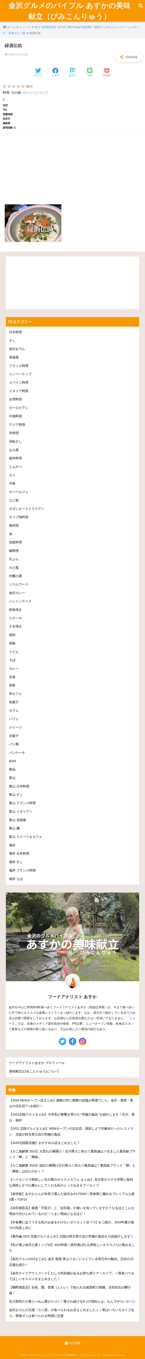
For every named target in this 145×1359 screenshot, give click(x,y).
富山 (12, 778)
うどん (14, 652)
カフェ (14, 710)
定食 (12, 677)
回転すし (15, 441)
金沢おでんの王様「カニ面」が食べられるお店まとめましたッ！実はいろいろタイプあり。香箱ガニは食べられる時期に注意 (71, 1313)
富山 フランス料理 (22, 803)
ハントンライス (20, 601)
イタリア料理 (18, 391)
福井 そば (16, 879)
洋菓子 (14, 736)
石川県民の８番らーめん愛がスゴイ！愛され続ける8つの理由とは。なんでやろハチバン (72, 1301)
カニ (12, 475)
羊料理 (14, 433)
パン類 (14, 744)
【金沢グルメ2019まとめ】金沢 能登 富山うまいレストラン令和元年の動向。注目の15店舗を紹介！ (71, 1262)
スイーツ (15, 727)
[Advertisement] (72, 165)
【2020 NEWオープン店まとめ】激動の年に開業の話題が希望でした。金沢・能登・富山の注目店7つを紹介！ (71, 1103)
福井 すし (16, 862)
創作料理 (15, 458)
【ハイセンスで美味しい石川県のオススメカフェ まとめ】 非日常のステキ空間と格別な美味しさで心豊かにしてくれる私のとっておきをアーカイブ (71, 1182)
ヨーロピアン (18, 408)
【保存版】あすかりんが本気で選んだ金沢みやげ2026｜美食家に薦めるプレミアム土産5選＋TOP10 (72, 1197)
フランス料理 (18, 366)
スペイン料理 (18, 382)
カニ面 (14, 500)
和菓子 (14, 702)
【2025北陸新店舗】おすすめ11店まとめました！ (44, 1143)
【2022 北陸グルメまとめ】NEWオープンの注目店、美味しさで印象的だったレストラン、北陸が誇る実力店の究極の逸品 (71, 1131)
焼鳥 (12, 643)
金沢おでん (17, 349)
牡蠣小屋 (15, 576)
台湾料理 (15, 399)
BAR (12, 761)
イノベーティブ (20, 374)
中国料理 (15, 416)
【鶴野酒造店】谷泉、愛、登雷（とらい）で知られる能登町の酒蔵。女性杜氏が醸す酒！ (70, 1290)
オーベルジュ (18, 492)
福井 (12, 845)
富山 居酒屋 (17, 820)
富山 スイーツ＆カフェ (25, 837)
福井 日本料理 (19, 853)
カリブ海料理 (18, 517)
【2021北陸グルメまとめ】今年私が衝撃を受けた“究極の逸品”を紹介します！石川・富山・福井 (72, 1117)
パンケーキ (17, 752)
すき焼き (15, 626)
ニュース (25, 27)
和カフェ (15, 694)
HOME (75, 1343)
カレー (14, 668)
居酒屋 (14, 357)
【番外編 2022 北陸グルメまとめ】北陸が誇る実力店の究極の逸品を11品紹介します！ (71, 1236)
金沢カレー (17, 593)
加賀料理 (15, 542)
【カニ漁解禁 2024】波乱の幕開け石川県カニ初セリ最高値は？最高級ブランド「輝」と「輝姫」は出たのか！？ (72, 1168)
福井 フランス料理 (22, 870)
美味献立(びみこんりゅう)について (34, 1071)
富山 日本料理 (19, 786)
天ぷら (14, 559)
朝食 (12, 685)
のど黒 (14, 568)
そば (12, 660)
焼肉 (12, 635)
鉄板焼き (15, 609)
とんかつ (15, 466)
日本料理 (15, 332)
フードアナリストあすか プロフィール (37, 1063)
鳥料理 (14, 525)
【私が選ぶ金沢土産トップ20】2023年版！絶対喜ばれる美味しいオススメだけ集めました (72, 1248)
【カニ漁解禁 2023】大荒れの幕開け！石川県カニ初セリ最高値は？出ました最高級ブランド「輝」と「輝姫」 (72, 1154)
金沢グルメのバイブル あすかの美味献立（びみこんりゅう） (69, 11)
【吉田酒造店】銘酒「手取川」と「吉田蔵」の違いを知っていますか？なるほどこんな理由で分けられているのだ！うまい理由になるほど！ (71, 1211)
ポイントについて (35, 92)
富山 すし (16, 794)
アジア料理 (17, 425)
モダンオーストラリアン (26, 509)
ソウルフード (18, 584)
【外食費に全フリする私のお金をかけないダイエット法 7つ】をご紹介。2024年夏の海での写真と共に (71, 1225)
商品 (12, 769)
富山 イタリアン (20, 811)
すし (12, 340)
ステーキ (15, 618)
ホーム (11, 27)
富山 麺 (14, 828)
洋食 (12, 483)
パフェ (14, 719)
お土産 (14, 450)
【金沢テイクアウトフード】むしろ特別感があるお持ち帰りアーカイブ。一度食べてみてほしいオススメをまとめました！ (71, 1276)
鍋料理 (14, 551)
